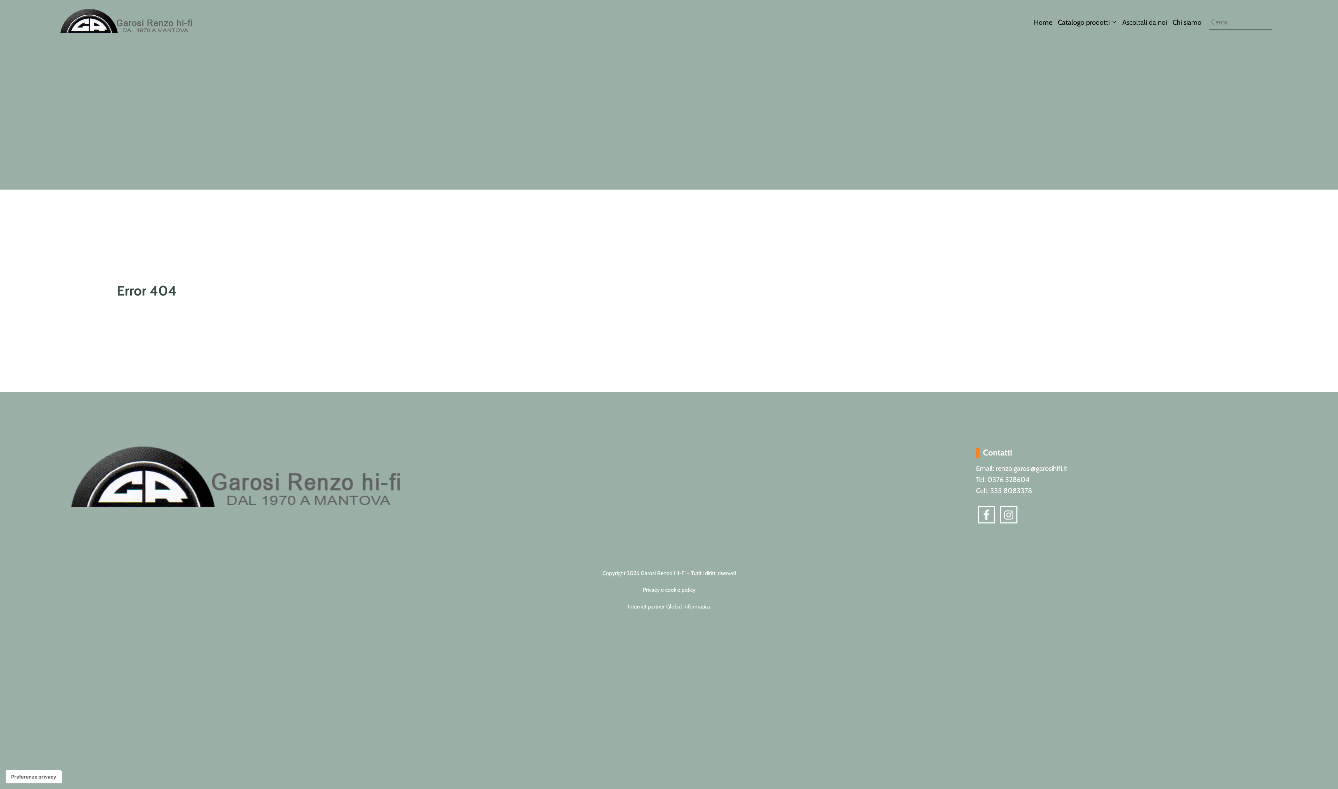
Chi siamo (1186, 22)
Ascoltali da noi (1144, 22)
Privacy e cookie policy (669, 590)
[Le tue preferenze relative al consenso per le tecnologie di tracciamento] (34, 776)
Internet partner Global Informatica (669, 606)
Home (1043, 22)
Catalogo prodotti (1084, 22)
